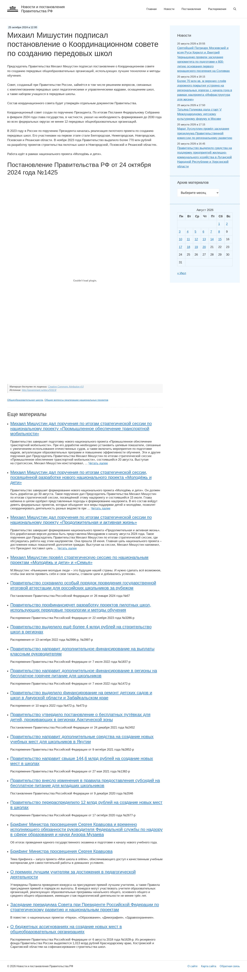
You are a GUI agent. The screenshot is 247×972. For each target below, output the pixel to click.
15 (220, 239)
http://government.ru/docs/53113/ (39, 390)
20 (204, 247)
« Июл (181, 273)
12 (196, 239)
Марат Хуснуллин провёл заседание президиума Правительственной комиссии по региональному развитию (204, 133)
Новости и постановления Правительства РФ (43, 9)
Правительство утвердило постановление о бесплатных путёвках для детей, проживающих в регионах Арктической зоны (80, 717)
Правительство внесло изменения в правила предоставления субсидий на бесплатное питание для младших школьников (85, 783)
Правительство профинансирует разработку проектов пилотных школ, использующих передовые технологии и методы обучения (80, 607)
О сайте (192, 966)
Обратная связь (230, 966)
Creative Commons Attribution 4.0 (66, 386)
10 (180, 239)
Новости (169, 8)
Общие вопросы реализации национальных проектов (76, 399)
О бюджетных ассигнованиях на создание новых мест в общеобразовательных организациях (66, 929)
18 (188, 247)
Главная (151, 8)
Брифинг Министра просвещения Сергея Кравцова (61, 851)
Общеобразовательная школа (25, 399)
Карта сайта (208, 966)
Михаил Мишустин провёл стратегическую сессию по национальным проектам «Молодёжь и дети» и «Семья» (79, 560)
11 (188, 239)
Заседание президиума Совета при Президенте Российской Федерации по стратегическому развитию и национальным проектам (84, 907)
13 (204, 239)
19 (196, 247)
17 (180, 247)
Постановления (191, 8)
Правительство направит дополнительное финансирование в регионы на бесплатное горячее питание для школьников (83, 673)
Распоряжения (217, 8)
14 (212, 239)
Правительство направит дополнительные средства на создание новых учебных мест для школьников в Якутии (82, 739)
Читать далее (98, 463)
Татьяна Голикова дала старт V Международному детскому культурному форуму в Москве (199, 114)
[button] (235, 9)
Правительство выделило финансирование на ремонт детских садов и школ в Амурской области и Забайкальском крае (81, 695)
